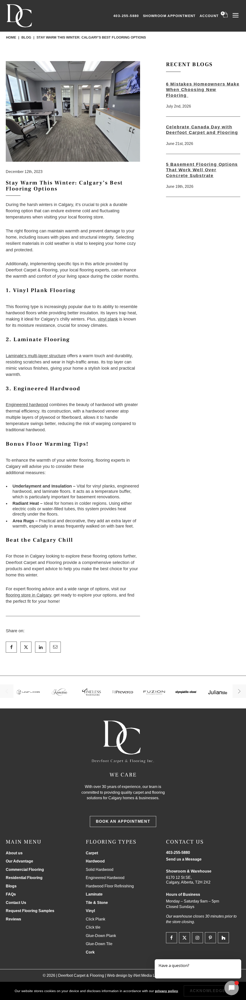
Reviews (13, 919)
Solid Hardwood (99, 870)
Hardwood (95, 861)
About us (14, 853)
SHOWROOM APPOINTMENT (169, 16)
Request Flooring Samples (30, 911)
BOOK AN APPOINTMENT (123, 821)
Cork (90, 952)
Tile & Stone (97, 903)
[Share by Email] (55, 647)
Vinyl (90, 911)
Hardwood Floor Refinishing (110, 886)
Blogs (11, 886)
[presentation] (6, 691)
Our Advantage (19, 861)
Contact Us (16, 903)
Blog (26, 37)
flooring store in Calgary (28, 595)
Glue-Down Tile (99, 944)
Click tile (93, 927)
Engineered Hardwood (105, 878)
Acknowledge (208, 991)
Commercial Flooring (25, 870)
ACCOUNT (209, 16)
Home (11, 37)
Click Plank (95, 919)
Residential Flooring (24, 878)
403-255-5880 (126, 16)
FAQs (11, 894)
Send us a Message (184, 859)
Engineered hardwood (27, 404)
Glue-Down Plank (101, 936)
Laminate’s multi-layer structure (36, 355)
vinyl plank (108, 319)
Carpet (92, 853)
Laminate (94, 894)
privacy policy (166, 991)
